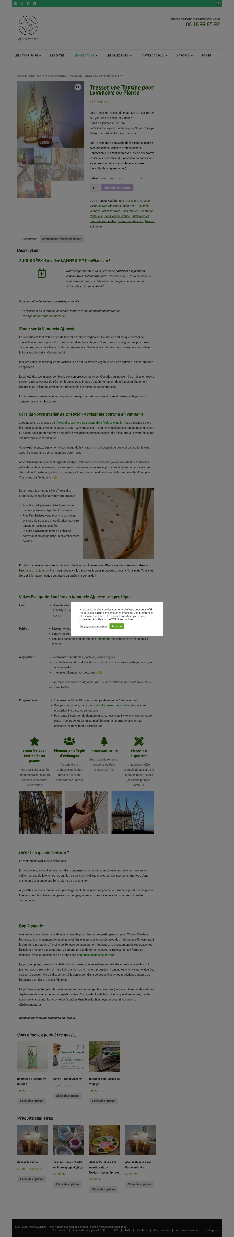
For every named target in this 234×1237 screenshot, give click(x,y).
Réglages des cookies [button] (93, 626)
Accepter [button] (117, 626)
